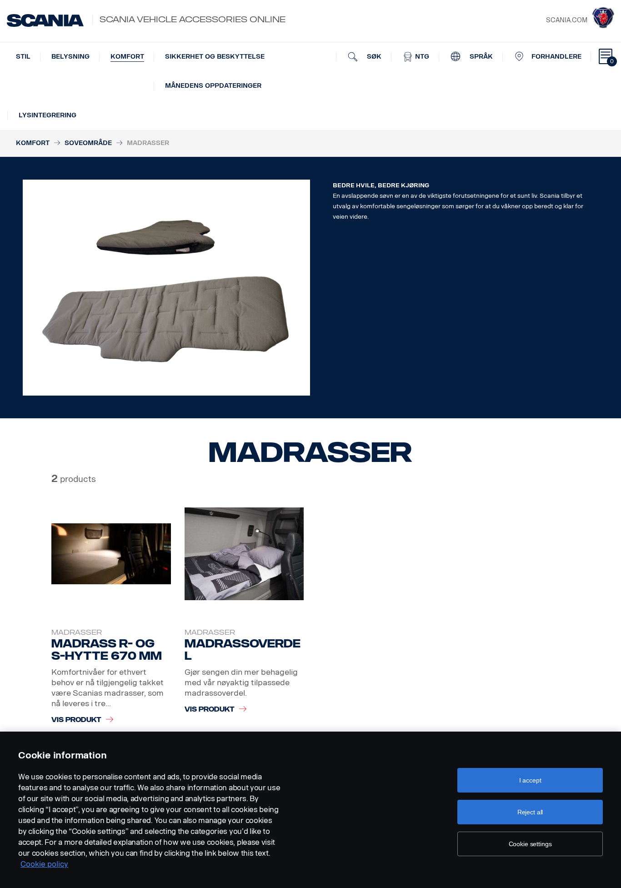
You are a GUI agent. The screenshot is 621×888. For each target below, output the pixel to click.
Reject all (530, 812)
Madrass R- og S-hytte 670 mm (106, 650)
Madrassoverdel (242, 650)
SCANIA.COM (566, 20)
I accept (530, 780)
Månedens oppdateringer (213, 86)
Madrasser (76, 632)
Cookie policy (44, 864)
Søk (373, 56)
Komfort (127, 56)
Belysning (70, 56)
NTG (421, 56)
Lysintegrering (47, 115)
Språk (480, 56)
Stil (23, 56)
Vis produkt (76, 720)
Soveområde (88, 143)
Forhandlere (556, 56)
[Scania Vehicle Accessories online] (45, 20)
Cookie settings (530, 844)
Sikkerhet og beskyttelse (215, 56)
